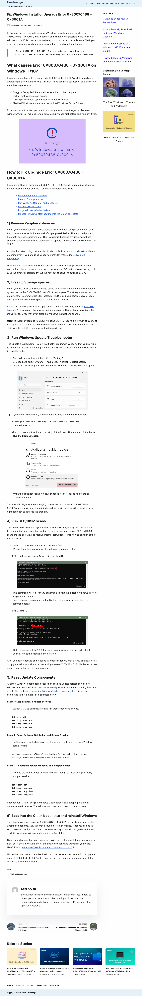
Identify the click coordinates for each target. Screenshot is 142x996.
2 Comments (28, 974)
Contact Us (20, 985)
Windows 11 (125, 3)
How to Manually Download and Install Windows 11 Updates (117, 33)
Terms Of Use (54, 985)
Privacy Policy (42, 985)
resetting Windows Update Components (53, 691)
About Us (10, 985)
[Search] (134, 4)
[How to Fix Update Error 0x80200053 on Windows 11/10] (87, 956)
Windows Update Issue (17, 874)
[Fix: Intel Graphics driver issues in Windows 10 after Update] (54, 956)
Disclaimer (30, 985)
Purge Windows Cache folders (34, 210)
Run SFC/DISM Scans (29, 206)
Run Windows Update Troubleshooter (37, 203)
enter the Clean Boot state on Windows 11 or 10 (47, 847)
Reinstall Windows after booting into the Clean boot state (48, 214)
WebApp (105, 3)
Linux (98, 3)
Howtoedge (15, 2)
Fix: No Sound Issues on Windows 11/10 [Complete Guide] (116, 47)
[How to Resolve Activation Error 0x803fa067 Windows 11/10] (120, 956)
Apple (92, 3)
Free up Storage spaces (30, 199)
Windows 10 (114, 3)
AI (86, 3)
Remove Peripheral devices (32, 195)
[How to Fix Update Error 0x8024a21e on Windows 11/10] (22, 956)
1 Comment (60, 974)
